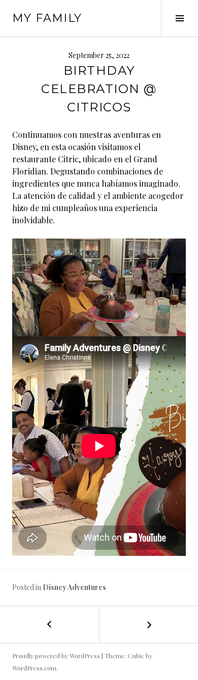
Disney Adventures (74, 587)
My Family (47, 18)
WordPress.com (34, 668)
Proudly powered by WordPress (56, 656)
